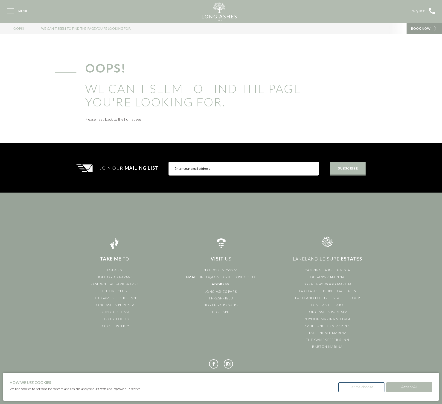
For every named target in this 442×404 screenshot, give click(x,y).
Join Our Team (114, 312)
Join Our (129, 168)
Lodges (114, 270)
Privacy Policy (114, 319)
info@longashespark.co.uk (228, 277)
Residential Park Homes (114, 284)
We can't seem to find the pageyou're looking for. (86, 28)
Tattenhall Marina (327, 333)
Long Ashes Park (327, 305)
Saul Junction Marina (327, 326)
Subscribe (348, 168)
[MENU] (10, 11)
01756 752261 (225, 270)
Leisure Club (114, 291)
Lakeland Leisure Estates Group (327, 298)
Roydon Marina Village (327, 319)
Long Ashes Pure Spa (115, 305)
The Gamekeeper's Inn (114, 298)
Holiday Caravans (114, 277)
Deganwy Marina (327, 277)
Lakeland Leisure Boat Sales (327, 291)
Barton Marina (327, 346)
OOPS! (18, 28)
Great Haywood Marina (327, 284)
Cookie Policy (114, 326)
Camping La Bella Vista (327, 270)
